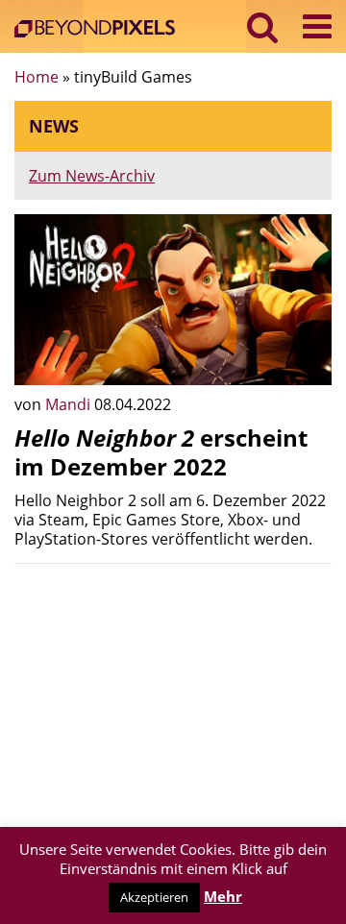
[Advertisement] (173, 698)
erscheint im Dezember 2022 (161, 452)
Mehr (223, 896)
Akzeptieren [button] (154, 897)
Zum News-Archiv (92, 175)
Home (36, 76)
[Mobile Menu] (317, 26)
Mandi (69, 404)
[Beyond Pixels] (99, 30)
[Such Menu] (263, 26)
